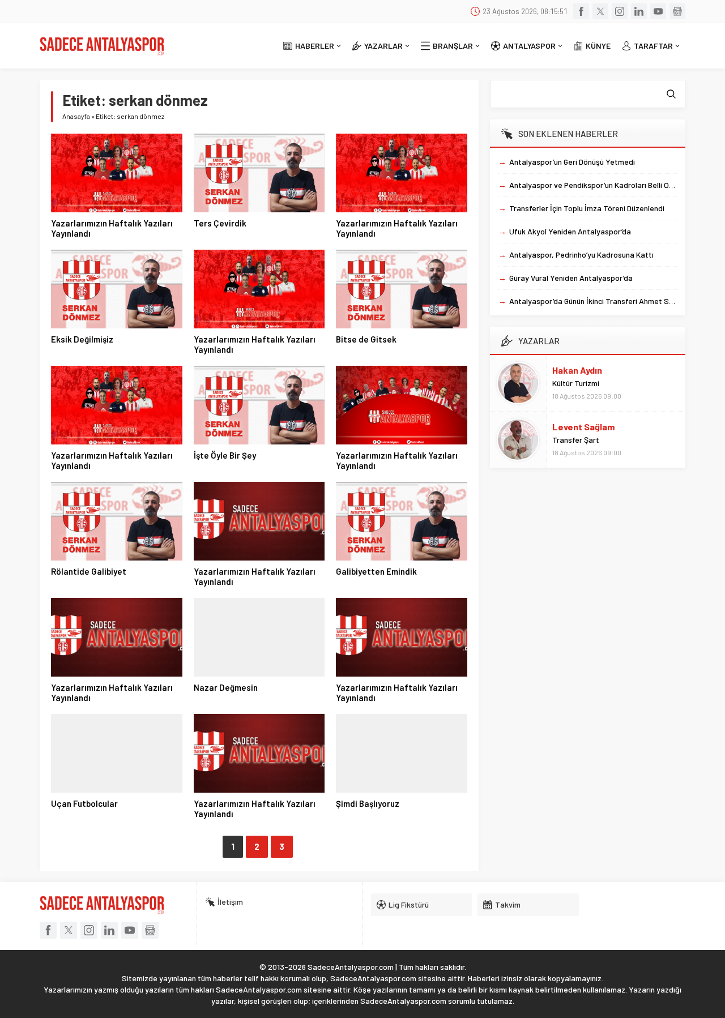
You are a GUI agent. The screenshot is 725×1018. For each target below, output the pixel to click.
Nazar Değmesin (226, 687)
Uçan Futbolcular (84, 803)
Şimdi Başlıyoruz (367, 803)
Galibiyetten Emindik (376, 571)
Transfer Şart (575, 439)
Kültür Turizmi (575, 383)
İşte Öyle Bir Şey (225, 455)
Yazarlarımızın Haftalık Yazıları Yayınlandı (112, 228)
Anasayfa (76, 116)
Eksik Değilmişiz (82, 339)
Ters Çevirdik (220, 223)
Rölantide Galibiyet (88, 571)
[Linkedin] (639, 11)
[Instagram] (620, 11)
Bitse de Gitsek (366, 339)
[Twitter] (600, 11)
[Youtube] (658, 11)
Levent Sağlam (583, 426)
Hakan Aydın (577, 370)
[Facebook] (581, 11)
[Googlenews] (677, 11)
